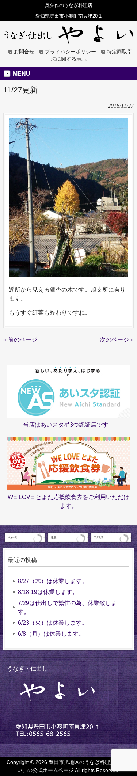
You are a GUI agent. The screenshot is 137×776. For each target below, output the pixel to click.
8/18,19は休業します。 (48, 592)
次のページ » (117, 339)
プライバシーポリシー (70, 51)
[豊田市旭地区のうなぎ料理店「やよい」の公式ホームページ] (68, 41)
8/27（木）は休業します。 (53, 581)
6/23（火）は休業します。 (53, 623)
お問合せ (24, 51)
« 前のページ (20, 339)
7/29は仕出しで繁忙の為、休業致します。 (67, 607)
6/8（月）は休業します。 (51, 634)
